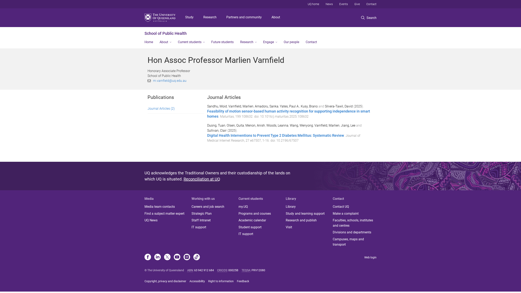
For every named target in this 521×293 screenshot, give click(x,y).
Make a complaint (346, 213)
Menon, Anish (255, 125)
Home (148, 42)
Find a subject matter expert (164, 213)
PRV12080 (258, 270)
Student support (250, 227)
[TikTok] (196, 257)
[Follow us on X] (167, 257)
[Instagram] (187, 257)
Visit (289, 227)
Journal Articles (161, 108)
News (329, 4)
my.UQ (243, 207)
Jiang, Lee (348, 125)
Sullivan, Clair (217, 130)
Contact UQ (341, 207)
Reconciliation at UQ (202, 179)
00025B (233, 270)
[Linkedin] (157, 257)
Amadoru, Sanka (266, 106)
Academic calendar (252, 220)
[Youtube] (177, 257)
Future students (222, 42)
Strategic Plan (202, 213)
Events (343, 4)
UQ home (313, 4)
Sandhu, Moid (217, 106)
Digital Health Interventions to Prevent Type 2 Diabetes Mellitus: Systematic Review (275, 135)
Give (357, 4)
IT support (199, 227)
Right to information (221, 281)
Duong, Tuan (216, 125)
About (275, 17)
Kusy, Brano (309, 106)
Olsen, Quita (235, 125)
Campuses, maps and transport (348, 241)
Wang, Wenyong (301, 125)
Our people (291, 42)
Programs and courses (255, 213)
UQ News (151, 220)
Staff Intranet (201, 220)
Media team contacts (159, 207)
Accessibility (197, 281)
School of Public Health (165, 33)
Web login (370, 257)
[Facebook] (147, 257)
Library (291, 207)
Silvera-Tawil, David (339, 106)
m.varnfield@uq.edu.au (169, 81)
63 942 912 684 (204, 270)
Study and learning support (305, 213)
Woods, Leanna (277, 125)
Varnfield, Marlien (240, 106)
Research (210, 17)
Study (189, 17)
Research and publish (301, 220)
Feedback (243, 281)
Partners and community (244, 17)
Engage (268, 42)
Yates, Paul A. (289, 106)
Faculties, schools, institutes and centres (353, 222)
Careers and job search (208, 207)
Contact (371, 4)
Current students (189, 42)
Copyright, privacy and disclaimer (165, 281)
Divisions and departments (352, 232)
